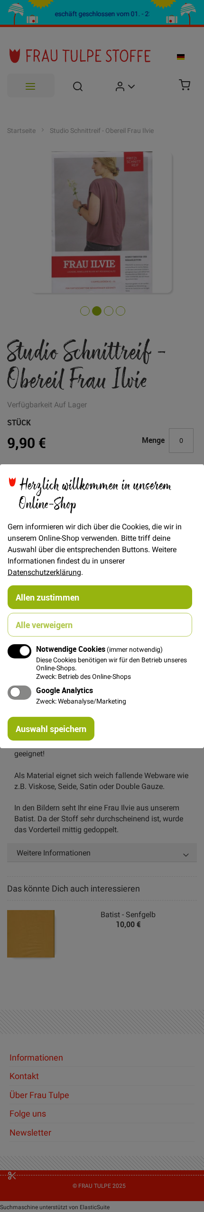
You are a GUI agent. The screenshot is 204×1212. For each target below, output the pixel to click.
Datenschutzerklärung (44, 571)
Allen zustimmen (47, 596)
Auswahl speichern (51, 728)
